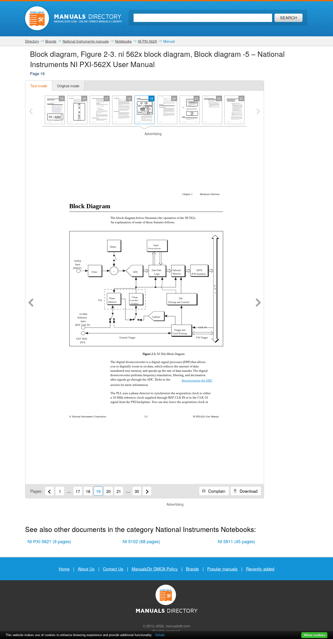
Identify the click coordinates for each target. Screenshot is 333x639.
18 (88, 491)
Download (247, 491)
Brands (192, 569)
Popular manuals (222, 569)
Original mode (68, 85)
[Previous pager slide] (31, 112)
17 (78, 491)
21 (119, 491)
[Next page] (258, 303)
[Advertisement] (145, 142)
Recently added (260, 569)
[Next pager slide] (258, 112)
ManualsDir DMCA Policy (155, 569)
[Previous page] (31, 303)
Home (64, 569)
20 (108, 491)
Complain (216, 491)
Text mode (38, 85)
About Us (86, 569)
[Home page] (37, 18)
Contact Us (113, 569)
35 (137, 491)
